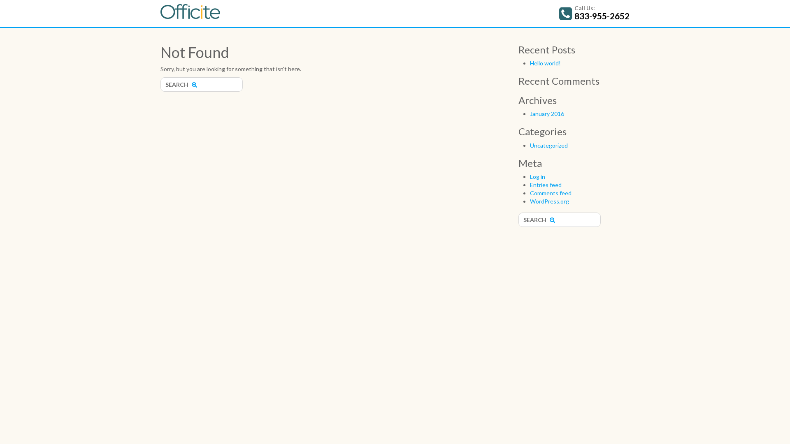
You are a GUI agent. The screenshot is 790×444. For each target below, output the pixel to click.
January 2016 (547, 113)
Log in (537, 176)
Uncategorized (549, 145)
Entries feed (546, 184)
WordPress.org (549, 201)
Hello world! (545, 63)
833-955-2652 (602, 16)
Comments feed (551, 193)
